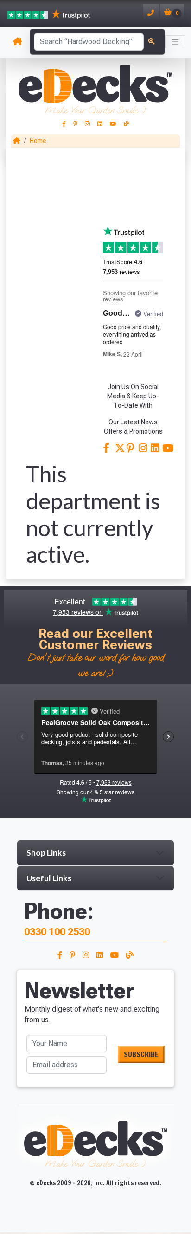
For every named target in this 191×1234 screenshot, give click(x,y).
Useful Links (48, 878)
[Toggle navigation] (175, 41)
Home (38, 140)
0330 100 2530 (57, 931)
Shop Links (46, 852)
